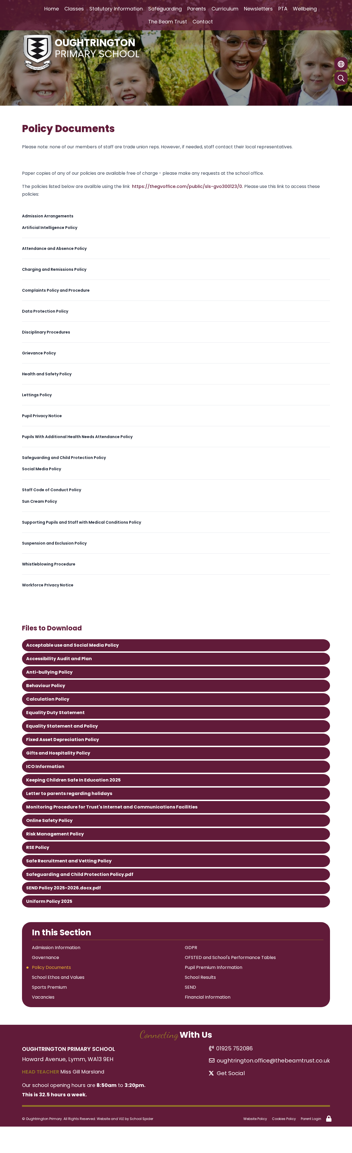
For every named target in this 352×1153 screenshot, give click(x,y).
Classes (74, 8)
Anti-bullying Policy (49, 672)
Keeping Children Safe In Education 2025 (73, 780)
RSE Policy (37, 847)
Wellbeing (305, 8)
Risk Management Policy (55, 834)
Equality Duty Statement (55, 712)
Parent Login (311, 1118)
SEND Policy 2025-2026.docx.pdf (63, 888)
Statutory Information (116, 8)
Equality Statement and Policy (62, 726)
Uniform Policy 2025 (49, 901)
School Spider (141, 1118)
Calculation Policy (47, 699)
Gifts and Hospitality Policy (58, 753)
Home (51, 8)
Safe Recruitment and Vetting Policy (69, 861)
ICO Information (45, 766)
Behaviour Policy (45, 685)
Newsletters (258, 8)
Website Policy (255, 1118)
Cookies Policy (284, 1118)
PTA (282, 8)
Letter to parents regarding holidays (69, 793)
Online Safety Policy (49, 820)
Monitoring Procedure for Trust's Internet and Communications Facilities (111, 807)
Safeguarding (165, 8)
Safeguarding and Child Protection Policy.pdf (79, 874)
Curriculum (224, 8)
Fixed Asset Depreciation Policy (62, 739)
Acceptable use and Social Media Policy (72, 645)
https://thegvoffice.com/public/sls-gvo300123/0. (188, 186)
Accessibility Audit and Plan (59, 658)
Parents (196, 8)
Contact (203, 21)
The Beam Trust (167, 21)
